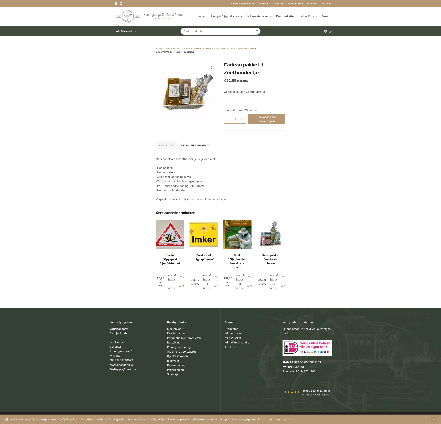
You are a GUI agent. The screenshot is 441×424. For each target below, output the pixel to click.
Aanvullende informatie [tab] (195, 145)
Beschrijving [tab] (167, 145)
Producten (231, 329)
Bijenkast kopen (177, 356)
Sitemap (172, 374)
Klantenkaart (278, 3)
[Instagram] (121, 3)
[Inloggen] (325, 31)
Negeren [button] (433, 419)
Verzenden (312, 3)
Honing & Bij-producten (224, 16)
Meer (325, 16)
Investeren (327, 3)
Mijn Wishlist (233, 338)
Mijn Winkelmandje (237, 342)
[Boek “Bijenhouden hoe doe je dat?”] (237, 234)
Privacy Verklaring (179, 347)
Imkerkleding (175, 370)
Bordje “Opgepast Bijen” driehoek (170, 259)
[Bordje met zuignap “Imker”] (203, 234)
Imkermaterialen (257, 16)
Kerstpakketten (285, 16)
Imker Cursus (308, 16)
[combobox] (217, 31)
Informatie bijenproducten (243, 3)
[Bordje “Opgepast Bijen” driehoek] (170, 234)
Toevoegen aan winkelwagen (266, 119)
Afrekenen (231, 347)
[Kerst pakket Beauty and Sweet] (271, 234)
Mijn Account (233, 333)
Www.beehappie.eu (121, 365)
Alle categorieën (124, 31)
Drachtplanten (176, 333)
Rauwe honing (176, 365)
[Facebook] (116, 3)
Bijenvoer (173, 360)
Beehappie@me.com (122, 369)
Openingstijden (295, 3)
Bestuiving (174, 342)
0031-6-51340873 (121, 360)
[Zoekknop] (257, 31)
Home (201, 16)
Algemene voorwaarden (182, 351)
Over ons (263, 3)
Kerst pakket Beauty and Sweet (271, 259)
